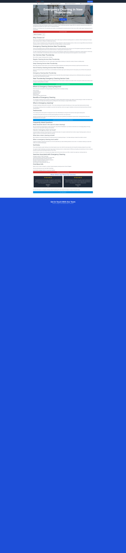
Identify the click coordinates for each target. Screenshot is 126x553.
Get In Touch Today (63, 31)
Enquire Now (63, 195)
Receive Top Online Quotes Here (63, 172)
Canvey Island (48, 170)
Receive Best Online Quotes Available (63, 84)
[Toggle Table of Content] (43, 34)
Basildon (53, 170)
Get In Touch (90, 1)
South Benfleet (36, 170)
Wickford (44, 170)
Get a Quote (63, 19)
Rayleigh (40, 170)
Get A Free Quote (63, 192)
